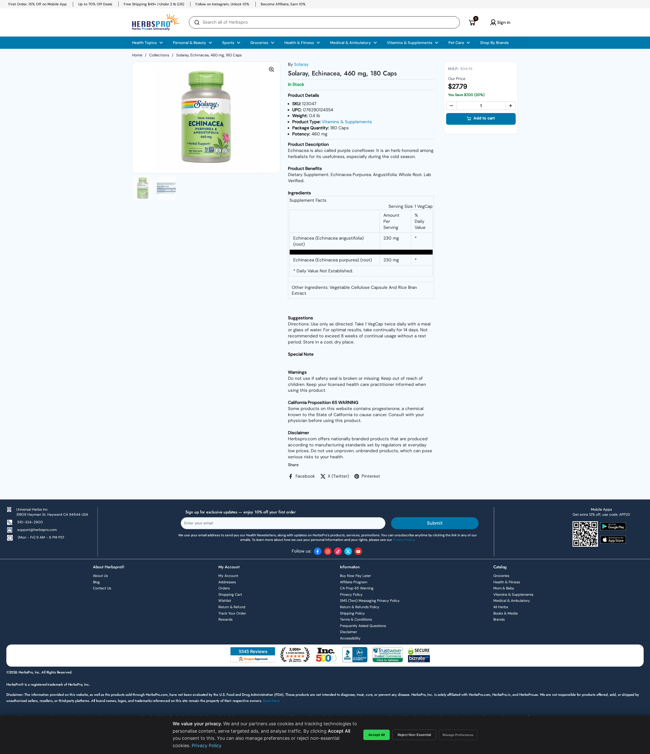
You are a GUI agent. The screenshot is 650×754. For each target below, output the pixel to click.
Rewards (225, 619)
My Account (228, 575)
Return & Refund (231, 607)
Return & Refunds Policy (359, 607)
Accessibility (350, 638)
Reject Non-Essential (414, 735)
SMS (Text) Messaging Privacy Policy (370, 600)
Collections (159, 55)
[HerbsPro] (155, 22)
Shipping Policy (352, 613)
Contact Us (102, 588)
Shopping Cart (230, 594)
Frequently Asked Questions (363, 625)
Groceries (501, 575)
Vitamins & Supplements (347, 121)
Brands (499, 619)
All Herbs (500, 607)
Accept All (376, 735)
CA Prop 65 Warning (356, 588)
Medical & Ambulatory (511, 600)
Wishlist (224, 600)
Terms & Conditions (356, 619)
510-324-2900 (30, 522)
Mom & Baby (503, 588)
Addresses (227, 582)
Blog (96, 582)
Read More (271, 700)
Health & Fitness (506, 582)
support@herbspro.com (37, 529)
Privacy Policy (351, 594)
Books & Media (505, 613)
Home (137, 55)
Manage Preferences (458, 735)
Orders (224, 588)
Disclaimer (348, 632)
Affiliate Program (353, 582)
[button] (472, 22)
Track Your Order (232, 613)
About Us (100, 575)
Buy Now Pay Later (355, 575)
